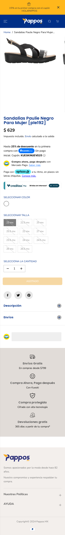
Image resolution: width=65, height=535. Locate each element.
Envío (28, 136)
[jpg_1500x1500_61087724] (30, 50)
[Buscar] (49, 21)
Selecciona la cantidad (20, 261)
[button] (6, 21)
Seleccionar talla (16, 215)
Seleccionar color (17, 197)
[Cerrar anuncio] (58, 7)
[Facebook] (8, 295)
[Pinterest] (29, 295)
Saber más (35, 165)
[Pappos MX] (32, 21)
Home (7, 32)
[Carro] (57, 21)
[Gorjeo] (18, 295)
